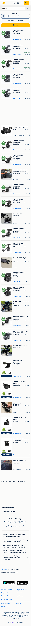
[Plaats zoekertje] (26, 3)
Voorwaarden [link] (19, 593)
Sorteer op (14, 13)
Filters (16, 25)
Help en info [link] (4, 593)
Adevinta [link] (18, 603)
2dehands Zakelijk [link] (6, 590)
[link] (3, 3)
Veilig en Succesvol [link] (21, 590)
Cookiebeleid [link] (19, 596)
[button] (18, 3)
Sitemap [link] (3, 607)
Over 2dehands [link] (5, 603)
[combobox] (13, 8)
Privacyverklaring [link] (6, 596)
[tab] (3, 16)
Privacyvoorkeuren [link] (6, 599)
